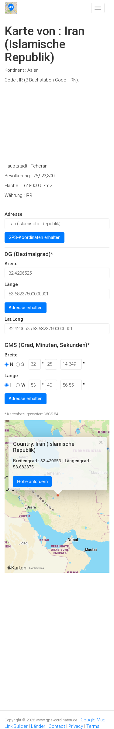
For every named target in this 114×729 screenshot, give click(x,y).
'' (84, 364)
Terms (92, 726)
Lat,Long (14, 319)
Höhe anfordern (32, 481)
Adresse (13, 214)
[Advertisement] (57, 125)
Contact (57, 726)
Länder (38, 726)
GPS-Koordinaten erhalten (34, 237)
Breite (11, 263)
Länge (11, 284)
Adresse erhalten (26, 307)
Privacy (75, 726)
